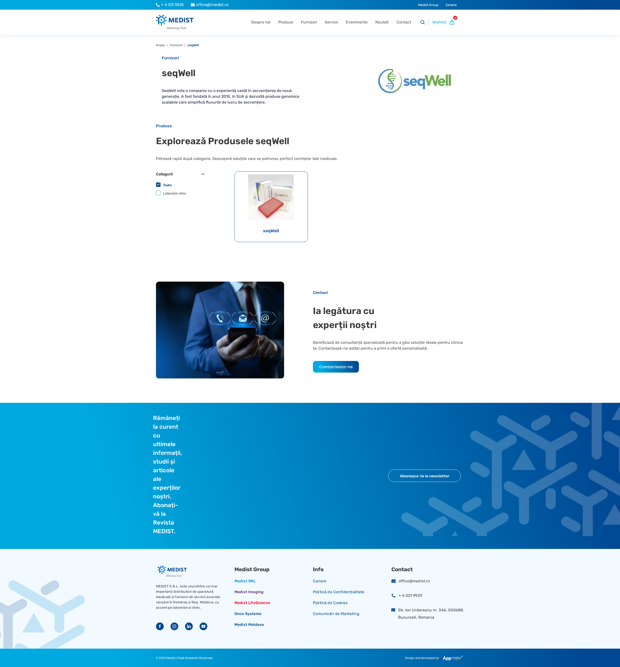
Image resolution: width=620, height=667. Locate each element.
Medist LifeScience (252, 602)
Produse (285, 22)
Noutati (382, 22)
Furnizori (309, 22)
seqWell (193, 45)
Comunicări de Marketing (336, 613)
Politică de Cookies (330, 602)
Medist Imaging (249, 592)
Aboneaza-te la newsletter (425, 476)
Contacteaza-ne (336, 367)
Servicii (331, 22)
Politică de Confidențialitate (338, 592)
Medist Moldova (249, 624)
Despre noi (261, 22)
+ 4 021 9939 (410, 595)
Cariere (319, 581)
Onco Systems (248, 613)
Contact (403, 22)
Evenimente (357, 22)
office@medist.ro (414, 581)
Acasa (160, 45)
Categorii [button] (164, 174)
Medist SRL (245, 581)
